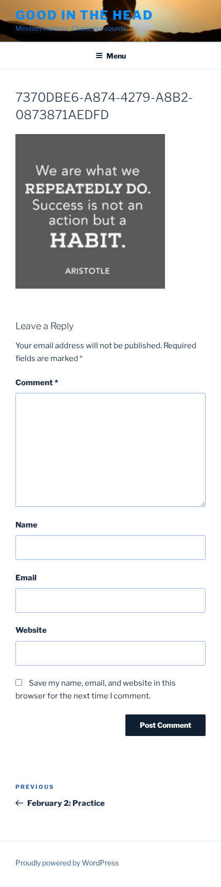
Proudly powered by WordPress (67, 862)
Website (31, 630)
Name (26, 525)
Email (25, 577)
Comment (36, 382)
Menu (116, 55)
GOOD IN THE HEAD (84, 15)
